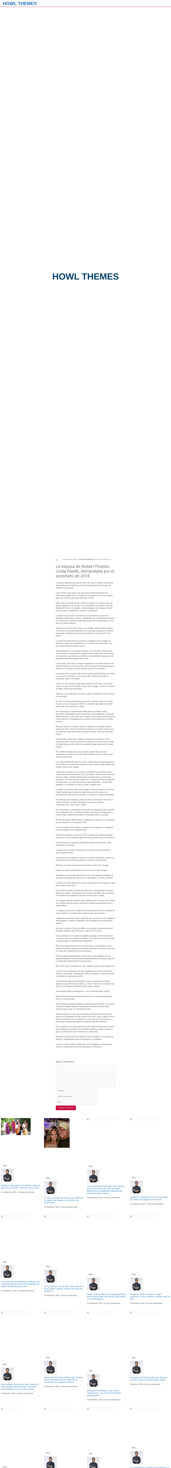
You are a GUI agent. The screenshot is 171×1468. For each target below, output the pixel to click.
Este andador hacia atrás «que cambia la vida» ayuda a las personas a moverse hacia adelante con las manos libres (20, 1386)
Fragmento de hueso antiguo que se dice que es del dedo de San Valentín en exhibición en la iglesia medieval (63, 1379)
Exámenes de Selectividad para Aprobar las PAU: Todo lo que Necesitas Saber (148, 1378)
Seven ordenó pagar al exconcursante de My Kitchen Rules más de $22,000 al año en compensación (106, 1296)
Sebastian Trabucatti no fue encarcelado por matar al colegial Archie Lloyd (149, 1198)
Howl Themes (20, 3)
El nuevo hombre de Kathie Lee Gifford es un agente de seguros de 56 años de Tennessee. (63, 1200)
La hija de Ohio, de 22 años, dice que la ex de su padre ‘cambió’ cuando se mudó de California (64, 1288)
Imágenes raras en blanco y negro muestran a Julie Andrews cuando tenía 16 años (150, 1296)
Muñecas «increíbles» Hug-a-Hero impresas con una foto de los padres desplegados (104, 1393)
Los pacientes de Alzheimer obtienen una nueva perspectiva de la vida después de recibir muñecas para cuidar (20, 1284)
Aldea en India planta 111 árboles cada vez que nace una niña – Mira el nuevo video (20, 1186)
